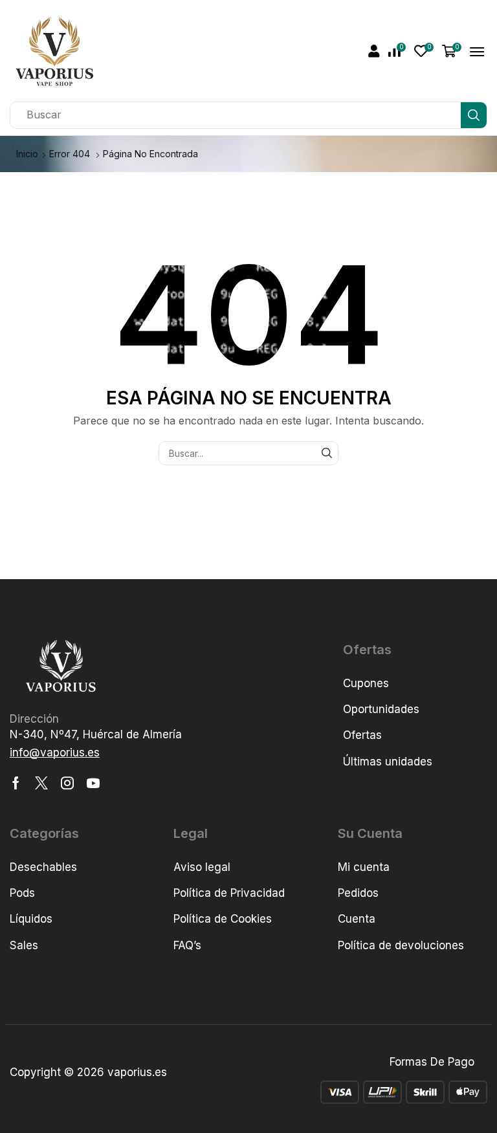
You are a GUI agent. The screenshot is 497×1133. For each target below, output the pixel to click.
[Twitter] (41, 782)
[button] (374, 51)
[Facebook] (16, 782)
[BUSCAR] (326, 453)
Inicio (27, 153)
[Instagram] (67, 782)
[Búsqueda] (474, 115)
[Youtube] (93, 782)
